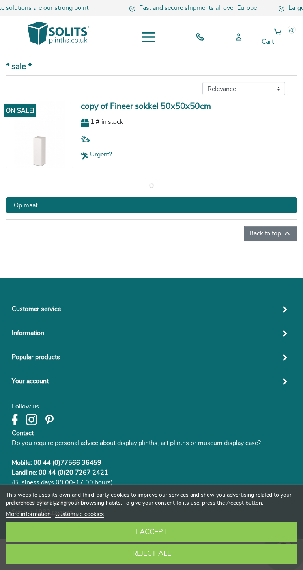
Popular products (36, 357)
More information (28, 514)
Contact (23, 433)
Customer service (36, 309)
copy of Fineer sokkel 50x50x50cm (146, 106)
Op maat (25, 205)
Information (28, 333)
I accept (151, 532)
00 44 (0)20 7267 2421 (73, 472)
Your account (30, 381)
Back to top (270, 233)
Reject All (151, 553)
